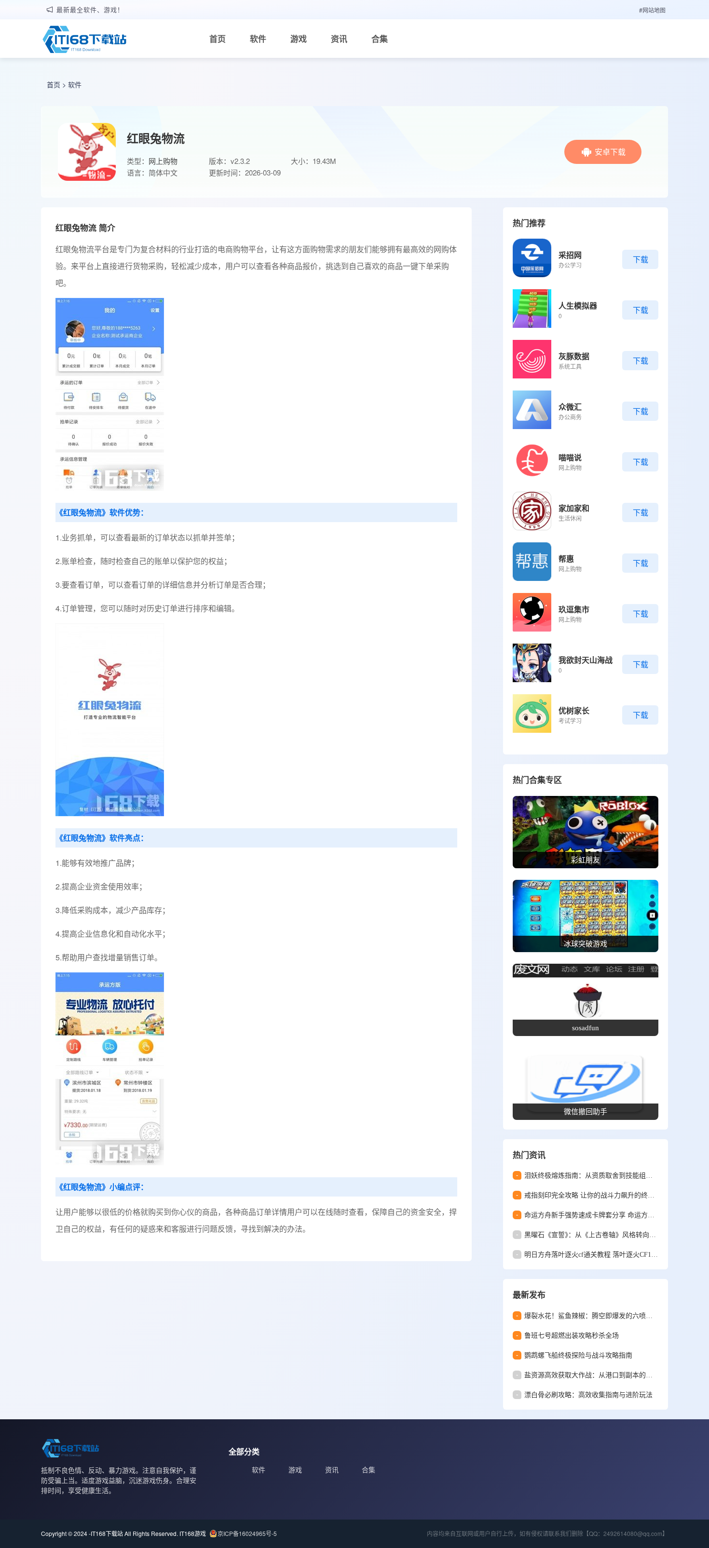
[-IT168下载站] (84, 40)
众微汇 (570, 406)
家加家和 (574, 507)
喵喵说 (570, 457)
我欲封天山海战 (586, 659)
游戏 (298, 38)
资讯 (339, 38)
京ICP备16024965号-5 (247, 1533)
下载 (640, 259)
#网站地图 (652, 10)
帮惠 (566, 558)
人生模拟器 (578, 305)
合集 (379, 38)
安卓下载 (610, 151)
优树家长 (574, 710)
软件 (258, 38)
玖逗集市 (574, 609)
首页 (217, 38)
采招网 (570, 254)
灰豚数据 (574, 356)
